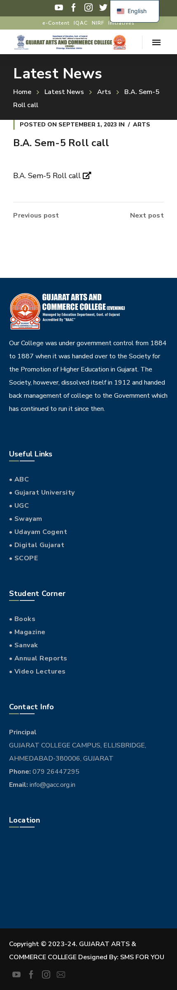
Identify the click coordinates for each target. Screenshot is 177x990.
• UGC (19, 505)
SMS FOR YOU (142, 957)
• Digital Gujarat (37, 545)
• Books (22, 618)
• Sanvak (23, 645)
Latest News (64, 91)
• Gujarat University (42, 492)
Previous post (36, 215)
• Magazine (27, 632)
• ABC (19, 479)
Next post (147, 215)
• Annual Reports (38, 658)
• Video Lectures (37, 671)
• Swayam (25, 518)
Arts (104, 91)
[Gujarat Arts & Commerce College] (69, 42)
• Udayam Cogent (38, 531)
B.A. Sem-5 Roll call (48, 176)
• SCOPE (23, 558)
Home (22, 91)
